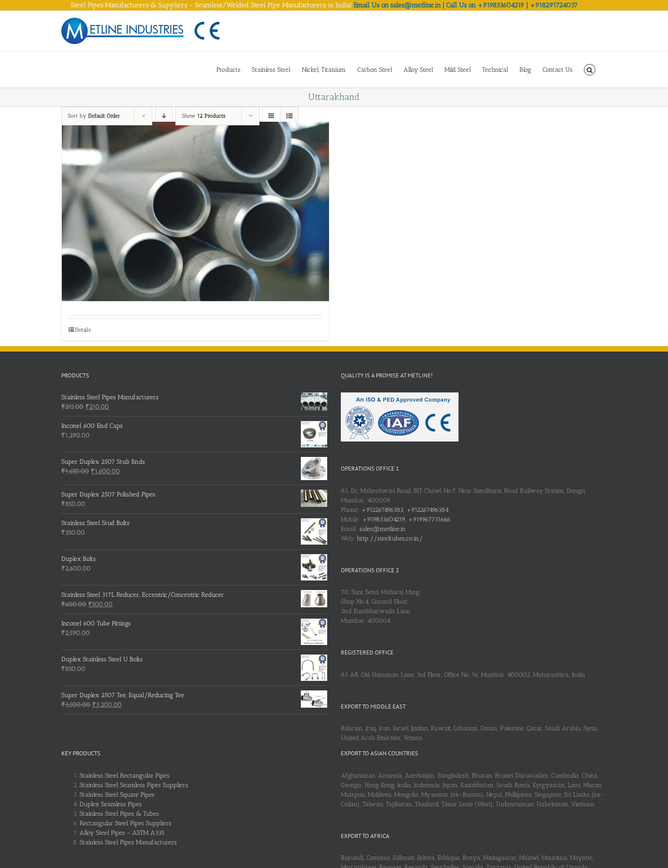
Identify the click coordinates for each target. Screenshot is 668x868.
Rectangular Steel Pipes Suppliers (125, 823)
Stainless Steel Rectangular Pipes (124, 775)
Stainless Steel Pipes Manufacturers (128, 842)
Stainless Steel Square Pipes (117, 795)
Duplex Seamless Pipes (111, 804)
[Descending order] (164, 116)
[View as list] (289, 116)
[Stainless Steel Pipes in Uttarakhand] (195, 211)
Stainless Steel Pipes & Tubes (119, 814)
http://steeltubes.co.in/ (390, 538)
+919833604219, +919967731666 (406, 519)
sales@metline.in (382, 529)
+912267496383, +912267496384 (405, 510)
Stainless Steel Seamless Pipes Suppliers (134, 785)
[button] (589, 69)
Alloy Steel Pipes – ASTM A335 (122, 833)
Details (83, 330)
